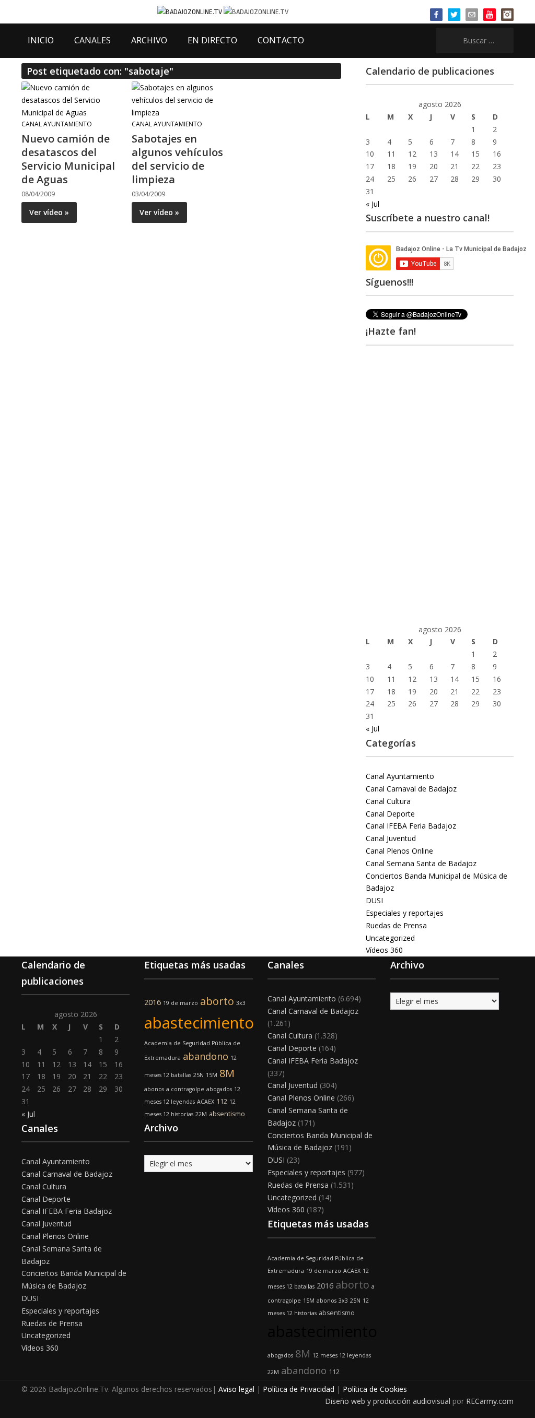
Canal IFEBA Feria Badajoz (411, 826)
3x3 (241, 1003)
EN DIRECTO (212, 40)
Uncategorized (390, 938)
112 (221, 1101)
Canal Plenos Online (399, 851)
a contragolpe (185, 1089)
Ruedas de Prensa (396, 925)
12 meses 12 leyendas (341, 1355)
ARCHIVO (149, 40)
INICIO (41, 40)
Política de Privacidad (298, 1389)
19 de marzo (180, 1003)
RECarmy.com (490, 1401)
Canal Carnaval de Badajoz (411, 789)
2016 (152, 1002)
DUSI (374, 900)
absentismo (227, 1113)
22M (201, 1114)
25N (198, 1075)
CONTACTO (281, 40)
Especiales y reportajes (405, 913)
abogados (219, 1089)
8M (227, 1073)
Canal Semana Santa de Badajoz (421, 863)
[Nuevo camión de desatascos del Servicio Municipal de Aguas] (71, 99)
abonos (154, 1089)
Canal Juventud (391, 838)
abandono (205, 1056)
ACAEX (205, 1101)
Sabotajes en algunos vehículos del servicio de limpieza (177, 159)
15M (211, 1075)
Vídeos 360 (384, 950)
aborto (217, 1001)
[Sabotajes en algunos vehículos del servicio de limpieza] (181, 99)
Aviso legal (236, 1389)
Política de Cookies (375, 1389)
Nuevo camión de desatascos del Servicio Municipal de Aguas (68, 159)
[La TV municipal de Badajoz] (190, 11)
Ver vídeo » (49, 212)
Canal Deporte (390, 814)
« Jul (372, 204)
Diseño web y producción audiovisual (387, 1401)
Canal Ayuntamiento (56, 124)
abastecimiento (199, 1022)
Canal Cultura (388, 801)
